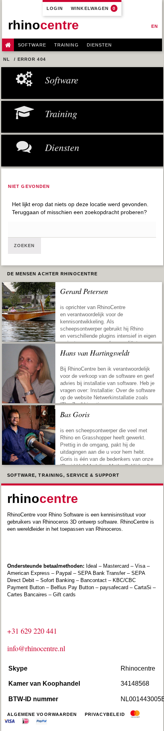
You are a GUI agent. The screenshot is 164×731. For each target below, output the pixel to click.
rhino (43, 25)
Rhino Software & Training (8, 45)
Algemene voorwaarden (42, 714)
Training (66, 45)
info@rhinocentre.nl (36, 648)
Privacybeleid (105, 714)
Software (32, 45)
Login (55, 8)
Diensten (99, 45)
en (154, 26)
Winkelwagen (93, 8)
